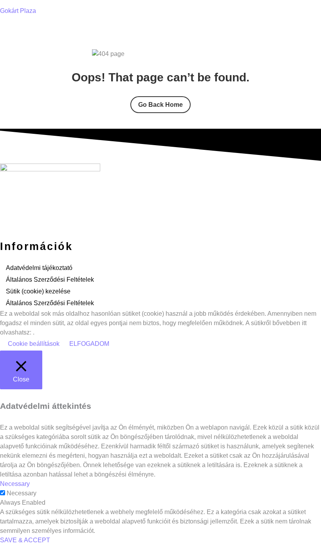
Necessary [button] (15, 483)
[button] (160, 29)
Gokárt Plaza (18, 10)
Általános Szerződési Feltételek (50, 279)
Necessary (21, 493)
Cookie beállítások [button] (34, 343)
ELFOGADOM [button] (89, 343)
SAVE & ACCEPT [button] (25, 540)
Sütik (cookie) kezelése (38, 291)
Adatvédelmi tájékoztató (39, 267)
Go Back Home (160, 104)
